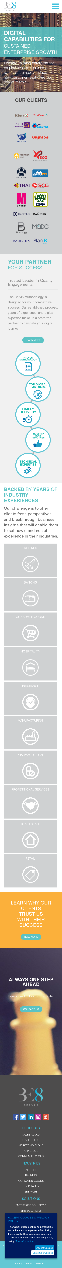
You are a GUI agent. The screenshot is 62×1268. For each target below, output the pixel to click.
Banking (31, 1175)
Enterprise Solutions (31, 1205)
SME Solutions (31, 1210)
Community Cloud (31, 1156)
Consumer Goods (31, 1180)
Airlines (31, 1170)
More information (24, 1241)
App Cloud (31, 1151)
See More (31, 1191)
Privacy (18, 1263)
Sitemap (40, 1263)
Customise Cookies (42, 1252)
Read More (31, 936)
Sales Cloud (31, 1134)
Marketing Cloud (31, 1145)
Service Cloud (31, 1140)
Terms (29, 1263)
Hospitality (31, 1186)
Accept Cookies (44, 1248)
